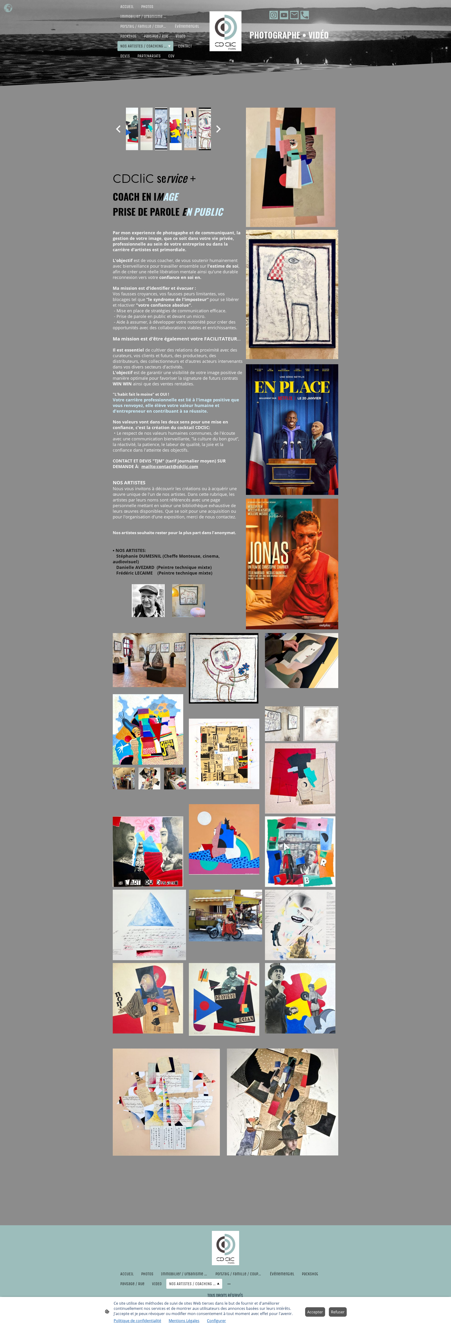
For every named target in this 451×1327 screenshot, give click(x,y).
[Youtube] (284, 15)
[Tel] (304, 15)
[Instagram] (273, 15)
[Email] (294, 15)
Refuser (338, 1312)
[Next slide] (218, 129)
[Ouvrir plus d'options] (229, 1284)
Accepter (315, 1312)
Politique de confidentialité (137, 1320)
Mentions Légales (184, 1320)
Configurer (216, 1320)
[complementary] (8, 8)
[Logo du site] (226, 31)
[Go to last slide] (119, 129)
